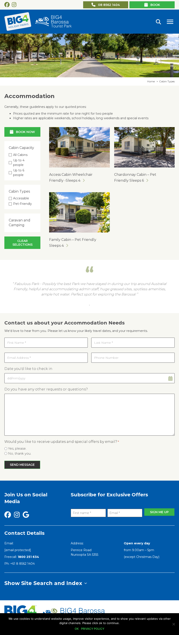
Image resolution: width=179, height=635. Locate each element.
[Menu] (170, 22)
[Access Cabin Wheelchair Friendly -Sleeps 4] (79, 147)
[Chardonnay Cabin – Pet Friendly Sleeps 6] (144, 147)
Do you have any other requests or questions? (46, 389)
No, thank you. (19, 453)
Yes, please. (17, 448)
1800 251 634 (28, 557)
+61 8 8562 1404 (22, 564)
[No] (173, 624)
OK (77, 628)
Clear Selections (22, 243)
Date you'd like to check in (28, 369)
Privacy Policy (92, 628)
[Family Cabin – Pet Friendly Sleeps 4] (79, 212)
